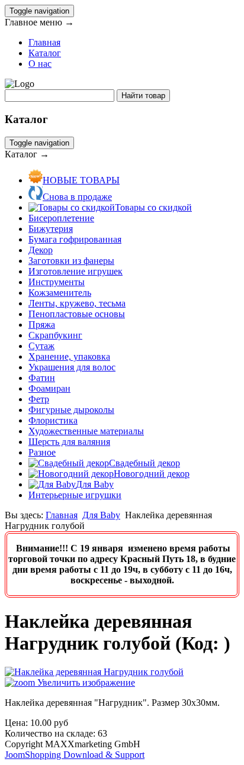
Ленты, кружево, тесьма (77, 303)
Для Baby (101, 515)
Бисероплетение (61, 218)
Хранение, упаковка (69, 356)
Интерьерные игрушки (74, 495)
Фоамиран (49, 388)
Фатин (41, 378)
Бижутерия (50, 229)
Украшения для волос (71, 367)
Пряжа (41, 324)
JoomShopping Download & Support (75, 755)
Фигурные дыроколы (71, 410)
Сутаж (41, 346)
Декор (40, 250)
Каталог (44, 53)
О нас (40, 64)
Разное (42, 452)
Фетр (38, 399)
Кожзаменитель (59, 293)
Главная (44, 42)
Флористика (53, 420)
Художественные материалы (86, 431)
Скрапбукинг (55, 335)
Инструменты (56, 282)
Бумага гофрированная (74, 239)
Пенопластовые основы (76, 314)
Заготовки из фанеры (71, 261)
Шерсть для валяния (69, 442)
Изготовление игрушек (75, 271)
